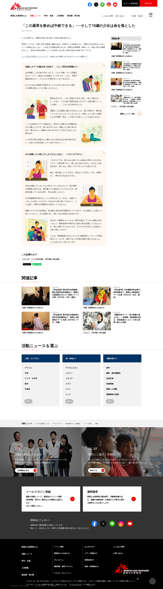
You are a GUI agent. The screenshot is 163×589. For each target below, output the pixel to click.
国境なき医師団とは (19, 15)
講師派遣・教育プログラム (63, 566)
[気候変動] (122, 383)
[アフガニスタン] (81, 367)
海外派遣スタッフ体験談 (73, 423)
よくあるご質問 (107, 16)
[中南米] (40, 389)
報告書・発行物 (73, 15)
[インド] (81, 394)
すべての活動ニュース (42, 423)
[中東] (40, 373)
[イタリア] (81, 378)
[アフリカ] (40, 367)
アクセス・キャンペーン (62, 573)
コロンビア (42, 56)
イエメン (115, 106)
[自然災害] (122, 378)
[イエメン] (81, 373)
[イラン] (81, 389)
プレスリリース (57, 423)
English (140, 16)
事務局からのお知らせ (62, 553)
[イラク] (81, 383)
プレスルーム (58, 560)
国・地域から (71, 358)
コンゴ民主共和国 (29, 56)
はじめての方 (89, 546)
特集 (96, 423)
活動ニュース (27, 423)
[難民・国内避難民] (122, 373)
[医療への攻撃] (122, 389)
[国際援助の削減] (122, 394)
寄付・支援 (48, 15)
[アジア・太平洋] (40, 378)
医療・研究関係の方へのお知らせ (122, 56)
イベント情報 (58, 546)
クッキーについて (76, 584)
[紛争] (122, 367)
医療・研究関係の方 (92, 566)
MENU (150, 15)
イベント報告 (88, 423)
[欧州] (40, 383)
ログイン (130, 3)
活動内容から (112, 358)
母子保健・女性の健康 (52, 259)
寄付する (148, 3)
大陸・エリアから (32, 358)
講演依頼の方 (89, 560)
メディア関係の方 (91, 553)
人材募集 (60, 15)
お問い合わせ (119, 16)
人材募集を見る (23, 470)
